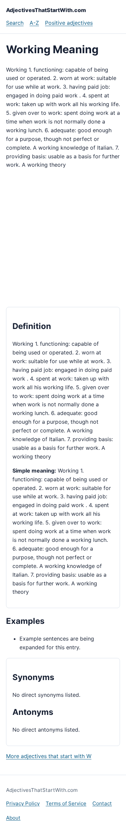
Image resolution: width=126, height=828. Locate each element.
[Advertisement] (63, 238)
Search (15, 22)
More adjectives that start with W (48, 756)
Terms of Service (66, 803)
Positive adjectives (69, 22)
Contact (102, 803)
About (13, 818)
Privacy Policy (23, 803)
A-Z (34, 22)
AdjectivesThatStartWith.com (46, 10)
